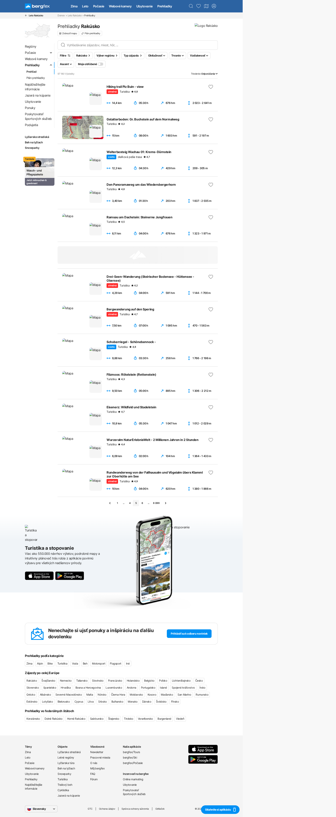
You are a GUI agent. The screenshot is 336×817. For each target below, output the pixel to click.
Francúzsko (115, 680)
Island (163, 687)
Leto (85, 6)
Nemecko (66, 680)
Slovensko (32, 687)
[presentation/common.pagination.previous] (110, 503)
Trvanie (176, 55)
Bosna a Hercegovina (88, 687)
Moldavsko (136, 694)
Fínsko (175, 701)
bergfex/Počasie (133, 763)
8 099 (156, 503)
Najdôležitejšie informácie (33, 786)
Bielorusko (64, 701)
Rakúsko (31, 680)
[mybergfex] (214, 6)
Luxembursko (114, 687)
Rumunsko (202, 694)
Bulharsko (117, 701)
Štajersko (113, 718)
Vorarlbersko (145, 718)
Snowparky (64, 773)
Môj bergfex (97, 768)
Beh (85, 663)
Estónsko (31, 701)
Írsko (202, 687)
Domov (61, 15)
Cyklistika (63, 790)
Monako (132, 701)
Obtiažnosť (155, 55)
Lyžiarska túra (66, 763)
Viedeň (180, 718)
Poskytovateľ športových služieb (134, 792)
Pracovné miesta (100, 757)
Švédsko (161, 701)
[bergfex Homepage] (37, 6)
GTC (90, 808)
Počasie (98, 6)
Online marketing (133, 779)
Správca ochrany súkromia (135, 808)
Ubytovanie (144, 6)
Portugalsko (148, 687)
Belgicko (149, 680)
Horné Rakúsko (76, 718)
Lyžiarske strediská (69, 752)
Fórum (94, 779)
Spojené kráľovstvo (183, 687)
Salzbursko (96, 718)
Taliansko (81, 680)
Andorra (131, 687)
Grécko (30, 694)
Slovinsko (97, 680)
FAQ (92, 773)
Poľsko (163, 680)
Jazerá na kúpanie (69, 795)
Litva (91, 701)
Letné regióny (66, 757)
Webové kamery (120, 6)
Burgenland (164, 718)
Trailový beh (65, 784)
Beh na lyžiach (66, 768)
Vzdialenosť (197, 55)
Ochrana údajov (107, 808)
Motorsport (98, 663)
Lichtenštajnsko (181, 680)
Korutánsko (33, 718)
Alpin (40, 663)
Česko (199, 680)
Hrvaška (66, 687)
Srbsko (102, 701)
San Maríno (184, 694)
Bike (49, 663)
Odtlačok (160, 808)
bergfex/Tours (131, 752)
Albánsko (45, 694)
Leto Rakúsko (75, 15)
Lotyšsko (47, 701)
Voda (75, 663)
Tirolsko (128, 718)
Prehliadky (164, 6)
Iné (128, 663)
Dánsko (146, 701)
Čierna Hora (118, 694)
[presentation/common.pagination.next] (165, 503)
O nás (93, 763)
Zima (74, 6)
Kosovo (152, 694)
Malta (89, 694)
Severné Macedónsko (68, 694)
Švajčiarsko (48, 680)
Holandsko (133, 680)
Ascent (64, 64)
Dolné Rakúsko (53, 718)
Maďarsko (167, 694)
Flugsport (115, 663)
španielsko (49, 687)
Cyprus (78, 701)
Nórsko (102, 694)
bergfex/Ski (130, 757)
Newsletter (96, 752)
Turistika (62, 663)
